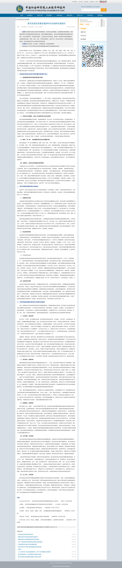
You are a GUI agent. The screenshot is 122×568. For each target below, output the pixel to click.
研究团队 (49, 15)
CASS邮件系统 (88, 6)
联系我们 (100, 15)
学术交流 (83, 35)
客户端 (80, 1)
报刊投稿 (92, 1)
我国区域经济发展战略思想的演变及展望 (28, 539)
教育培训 (69, 15)
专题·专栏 (40, 15)
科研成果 (27, 19)
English (98, 6)
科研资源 (90, 15)
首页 (21, 15)
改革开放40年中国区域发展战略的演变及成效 (29, 547)
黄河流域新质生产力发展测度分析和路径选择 (29, 554)
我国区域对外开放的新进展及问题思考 (28, 537)
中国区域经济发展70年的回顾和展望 (27, 544)
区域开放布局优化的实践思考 (25, 534)
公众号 (93, 6)
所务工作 (79, 15)
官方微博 (86, 1)
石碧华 (19, 549)
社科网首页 (74, 1)
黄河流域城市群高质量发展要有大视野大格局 (29, 556)
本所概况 (29, 15)
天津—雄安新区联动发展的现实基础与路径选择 (30, 542)
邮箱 (97, 1)
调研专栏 (83, 32)
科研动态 (59, 15)
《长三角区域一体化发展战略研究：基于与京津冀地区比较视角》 (35, 551)
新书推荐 (83, 39)
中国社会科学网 (103, 1)
